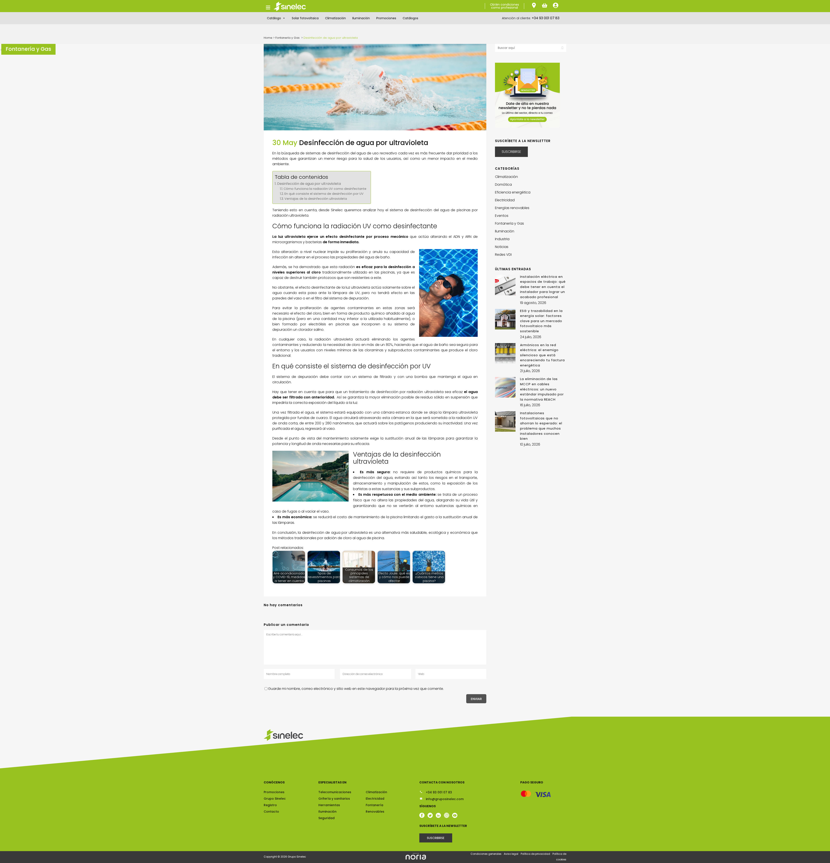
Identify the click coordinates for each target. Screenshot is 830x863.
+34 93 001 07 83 (438, 792)
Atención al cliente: (530, 18)
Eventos (501, 215)
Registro (270, 805)
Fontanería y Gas (287, 38)
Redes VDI (503, 254)
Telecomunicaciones (334, 792)
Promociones (386, 18)
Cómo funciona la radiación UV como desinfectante (325, 189)
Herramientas (329, 805)
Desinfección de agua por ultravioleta (309, 183)
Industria (502, 239)
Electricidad (505, 200)
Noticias (501, 246)
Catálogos (410, 18)
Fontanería (374, 805)
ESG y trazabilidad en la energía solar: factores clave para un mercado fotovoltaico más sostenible (541, 320)
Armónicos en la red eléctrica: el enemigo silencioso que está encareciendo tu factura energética (542, 355)
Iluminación (361, 18)
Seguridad (326, 818)
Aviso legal (511, 854)
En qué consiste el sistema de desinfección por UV (324, 194)
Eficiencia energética (512, 192)
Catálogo (274, 18)
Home (268, 38)
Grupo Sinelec (275, 798)
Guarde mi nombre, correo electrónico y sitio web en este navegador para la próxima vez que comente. (356, 688)
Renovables (375, 811)
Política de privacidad (536, 854)
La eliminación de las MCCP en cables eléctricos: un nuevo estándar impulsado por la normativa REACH (542, 389)
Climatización (335, 18)
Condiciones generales (486, 854)
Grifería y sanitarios (334, 798)
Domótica (503, 184)
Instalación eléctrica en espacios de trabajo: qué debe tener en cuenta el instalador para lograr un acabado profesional (543, 286)
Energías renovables (512, 207)
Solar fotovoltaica (305, 18)
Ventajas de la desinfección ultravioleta (315, 199)
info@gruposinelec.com (444, 799)
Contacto (271, 811)
